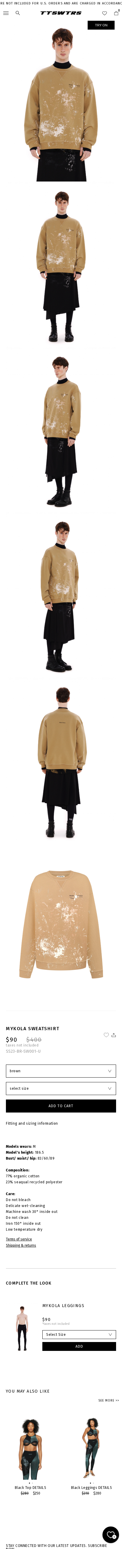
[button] (29, 1482)
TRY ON (101, 25)
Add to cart (61, 1106)
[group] (30, 1455)
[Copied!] (113, 1035)
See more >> (108, 1400)
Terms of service (19, 1239)
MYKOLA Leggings (63, 1305)
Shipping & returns (21, 1245)
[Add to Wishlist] (106, 1035)
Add (79, 1346)
